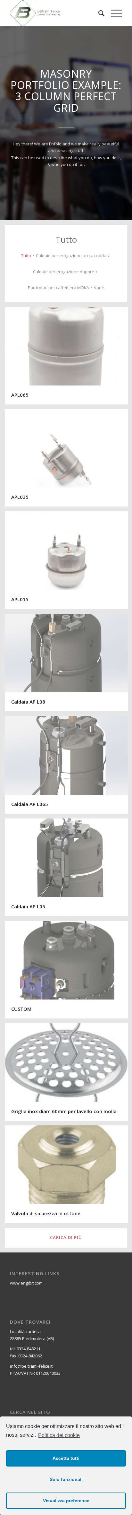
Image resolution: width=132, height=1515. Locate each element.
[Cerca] (98, 13)
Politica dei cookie (59, 1435)
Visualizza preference (66, 1500)
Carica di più (66, 1237)
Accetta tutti (66, 1458)
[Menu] (113, 13)
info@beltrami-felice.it (31, 1366)
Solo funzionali (66, 1479)
